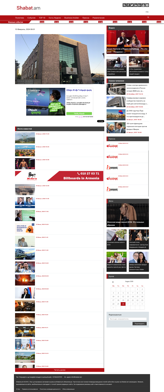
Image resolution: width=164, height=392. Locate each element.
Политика (19, 18)
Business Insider (71, 18)
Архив (111, 276)
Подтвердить (139, 324)
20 (128, 300)
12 (123, 297)
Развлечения (98, 18)
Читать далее (59, 370)
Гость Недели (55, 18)
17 (113, 300)
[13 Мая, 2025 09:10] (117, 161)
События (31, 18)
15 (137, 297)
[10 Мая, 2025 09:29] (117, 172)
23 (142, 300)
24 (113, 304)
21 (133, 300)
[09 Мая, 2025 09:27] (117, 193)
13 (128, 297)
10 (113, 297)
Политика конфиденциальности (50, 389)
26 (123, 304)
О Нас (18, 389)
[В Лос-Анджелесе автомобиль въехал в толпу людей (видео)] (139, 61)
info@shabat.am (76, 377)
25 (118, 304)
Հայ (147, 12)
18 (118, 300)
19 (123, 300)
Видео (112, 28)
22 (137, 300)
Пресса (85, 18)
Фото (111, 201)
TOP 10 (42, 18)
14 (133, 297)
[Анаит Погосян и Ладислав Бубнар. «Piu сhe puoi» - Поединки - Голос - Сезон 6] (128, 42)
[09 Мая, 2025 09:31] (117, 182)
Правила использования (30, 389)
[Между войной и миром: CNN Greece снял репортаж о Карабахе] (117, 61)
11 (118, 297)
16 (142, 297)
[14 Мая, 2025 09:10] (117, 150)
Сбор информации (68, 389)
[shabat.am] (28, 9)
